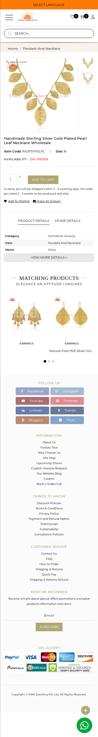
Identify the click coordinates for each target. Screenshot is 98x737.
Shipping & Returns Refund (49, 579)
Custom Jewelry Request (49, 468)
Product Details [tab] (33, 221)
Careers (49, 478)
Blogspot (35, 420)
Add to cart (43, 180)
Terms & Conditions (49, 508)
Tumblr (70, 410)
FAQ (49, 559)
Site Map (49, 458)
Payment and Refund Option (49, 519)
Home (13, 48)
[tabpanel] (26, 320)
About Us (49, 442)
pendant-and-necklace (41, 48)
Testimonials (49, 524)
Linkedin (35, 410)
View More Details (48, 257)
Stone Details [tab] (67, 221)
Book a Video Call (49, 484)
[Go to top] (85, 710)
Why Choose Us (49, 452)
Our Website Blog (49, 473)
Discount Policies (49, 503)
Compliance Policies (49, 534)
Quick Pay (49, 574)
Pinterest (70, 401)
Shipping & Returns (49, 569)
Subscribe (49, 627)
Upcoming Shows (49, 463)
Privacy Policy (49, 513)
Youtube (36, 401)
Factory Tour (49, 447)
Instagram (70, 391)
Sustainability (49, 529)
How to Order (49, 564)
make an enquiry (48, 201)
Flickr (70, 420)
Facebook (35, 391)
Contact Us (49, 553)
